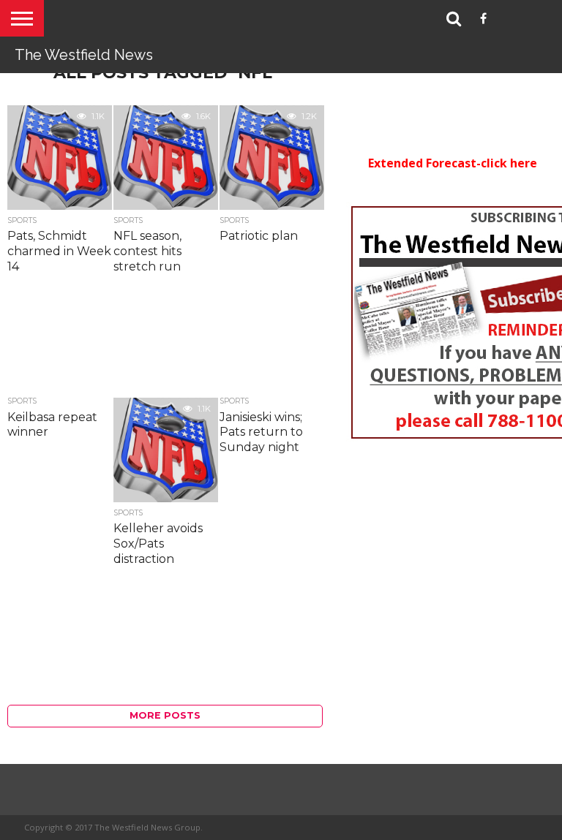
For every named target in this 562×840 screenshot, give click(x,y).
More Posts (165, 715)
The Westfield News (84, 55)
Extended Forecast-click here (452, 163)
